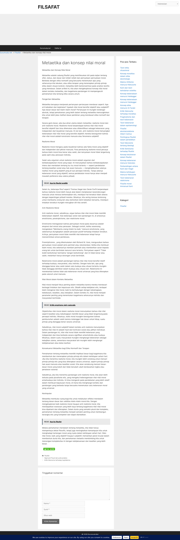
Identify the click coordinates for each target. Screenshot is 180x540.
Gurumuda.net (45, 48)
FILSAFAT (49, 7)
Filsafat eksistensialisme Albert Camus (127, 131)
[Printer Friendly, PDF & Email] (49, 449)
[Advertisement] (90, 29)
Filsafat (46, 456)
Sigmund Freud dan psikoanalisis (55, 458)
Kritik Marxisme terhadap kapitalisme (57, 460)
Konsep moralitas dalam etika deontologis (127, 76)
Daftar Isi (58, 48)
